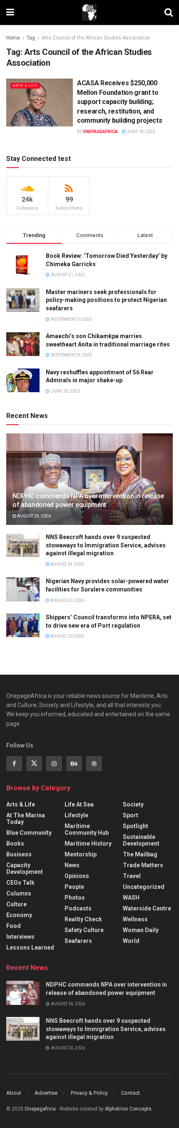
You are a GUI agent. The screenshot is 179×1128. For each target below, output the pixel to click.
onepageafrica (100, 131)
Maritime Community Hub (87, 829)
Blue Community (29, 832)
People (74, 886)
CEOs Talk (20, 882)
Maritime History (88, 843)
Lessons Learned (30, 947)
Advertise (46, 1093)
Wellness (135, 919)
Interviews (20, 936)
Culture (16, 904)
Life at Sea (79, 804)
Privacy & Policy (89, 1093)
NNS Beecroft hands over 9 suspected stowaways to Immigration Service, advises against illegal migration (106, 545)
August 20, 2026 (67, 600)
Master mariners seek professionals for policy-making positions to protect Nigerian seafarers (106, 300)
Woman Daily (141, 930)
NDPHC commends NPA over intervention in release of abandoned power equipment (88, 500)
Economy (19, 915)
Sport (130, 815)
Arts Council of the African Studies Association (96, 38)
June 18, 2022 (140, 131)
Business (19, 854)
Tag (31, 38)
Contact (130, 1093)
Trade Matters (143, 865)
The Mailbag (140, 854)
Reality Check (83, 919)
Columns (18, 893)
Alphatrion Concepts (128, 1109)
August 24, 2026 (33, 516)
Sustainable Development (141, 840)
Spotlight (135, 826)
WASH (131, 897)
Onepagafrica (40, 1109)
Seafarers (78, 941)
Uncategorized (143, 886)
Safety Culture (84, 930)
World (131, 941)
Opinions (77, 876)
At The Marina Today (25, 818)
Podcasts (78, 908)
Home (13, 38)
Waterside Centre (147, 908)
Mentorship (81, 854)
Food (13, 926)
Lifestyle (76, 815)
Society (133, 804)
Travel (132, 876)
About (13, 1093)
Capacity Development (24, 868)
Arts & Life (25, 85)
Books (15, 843)
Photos (75, 897)
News (72, 865)
